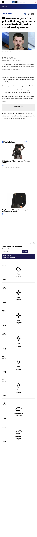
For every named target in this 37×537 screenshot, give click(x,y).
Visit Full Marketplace (29, 142)
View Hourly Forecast (8, 257)
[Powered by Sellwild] (32, 243)
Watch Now (32, 2)
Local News (7, 14)
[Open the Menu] (2, 2)
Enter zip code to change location (10, 248)
